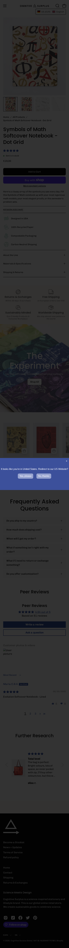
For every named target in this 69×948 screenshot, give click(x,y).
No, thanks (43, 476)
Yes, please (25, 476)
